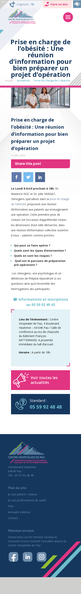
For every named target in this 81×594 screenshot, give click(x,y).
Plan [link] (11, 506)
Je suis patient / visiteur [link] (22, 494)
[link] (77, 4)
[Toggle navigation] (68, 17)
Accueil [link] (9, 80)
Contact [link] (13, 518)
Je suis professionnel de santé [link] (27, 500)
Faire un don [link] (59, 4)
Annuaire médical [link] (19, 512)
